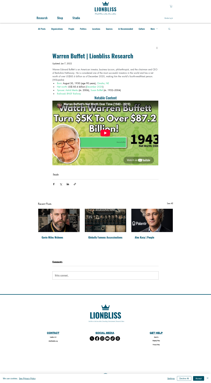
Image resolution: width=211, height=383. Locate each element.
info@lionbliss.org (53, 341)
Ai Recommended (125, 28)
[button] (171, 6)
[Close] (207, 378)
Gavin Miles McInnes (52, 237)
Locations (96, 28)
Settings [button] (171, 378)
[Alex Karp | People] (152, 220)
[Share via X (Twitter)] (60, 184)
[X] (92, 338)
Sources (109, 28)
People (71, 28)
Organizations (57, 28)
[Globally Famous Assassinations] (105, 220)
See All (170, 203)
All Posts (42, 28)
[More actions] (157, 48)
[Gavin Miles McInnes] (59, 220)
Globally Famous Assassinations (105, 237)
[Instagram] (102, 338)
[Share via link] (74, 184)
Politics (83, 28)
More (153, 28)
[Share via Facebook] (53, 184)
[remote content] (105, 133)
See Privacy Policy (27, 378)
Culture (142, 28)
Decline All (184, 378)
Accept (198, 378)
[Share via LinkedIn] (67, 184)
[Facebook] (97, 338)
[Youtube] (107, 338)
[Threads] (118, 338)
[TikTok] (112, 338)
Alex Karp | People (144, 237)
